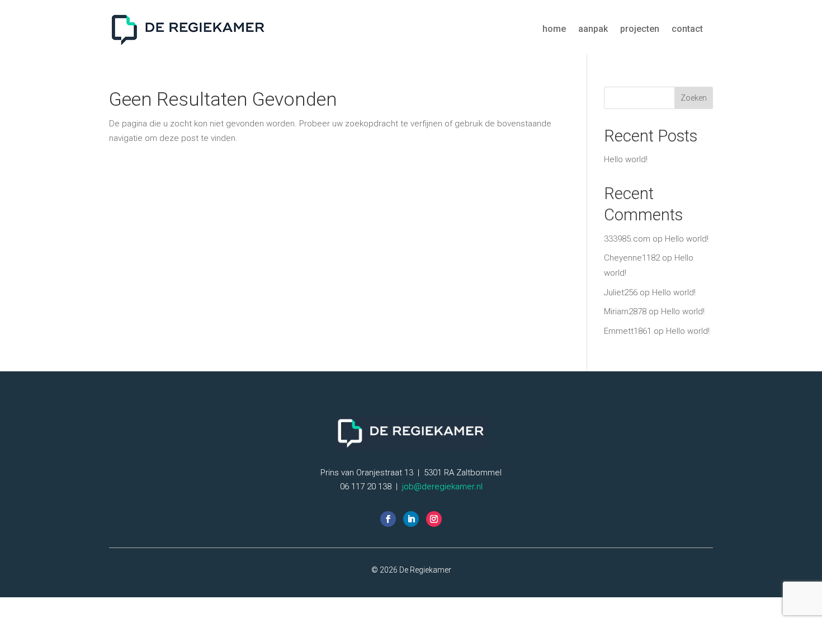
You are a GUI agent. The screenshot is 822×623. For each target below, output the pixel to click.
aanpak (593, 28)
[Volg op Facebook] (388, 519)
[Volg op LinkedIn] (411, 519)
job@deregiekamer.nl (442, 487)
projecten (639, 28)
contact (687, 28)
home (554, 28)
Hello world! (626, 159)
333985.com (627, 239)
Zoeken (694, 97)
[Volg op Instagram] (434, 519)
